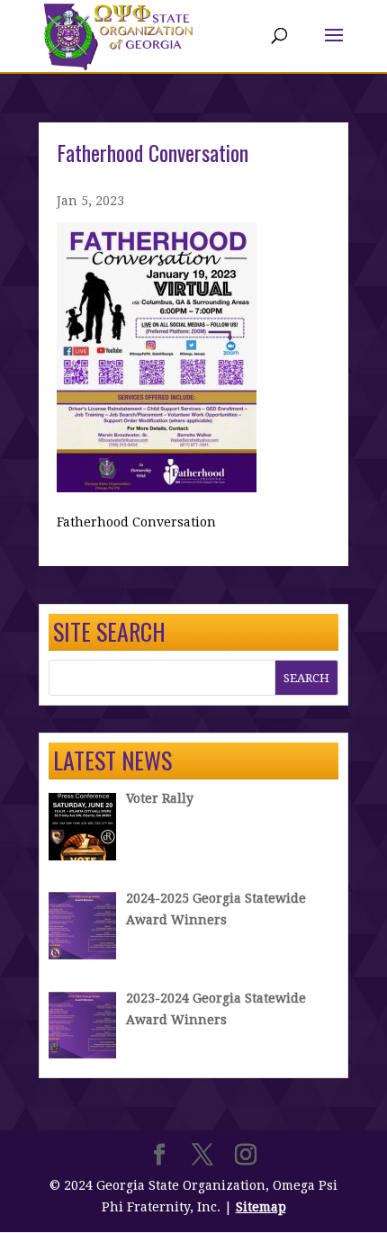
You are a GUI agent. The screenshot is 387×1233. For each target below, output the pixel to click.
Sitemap (261, 1207)
